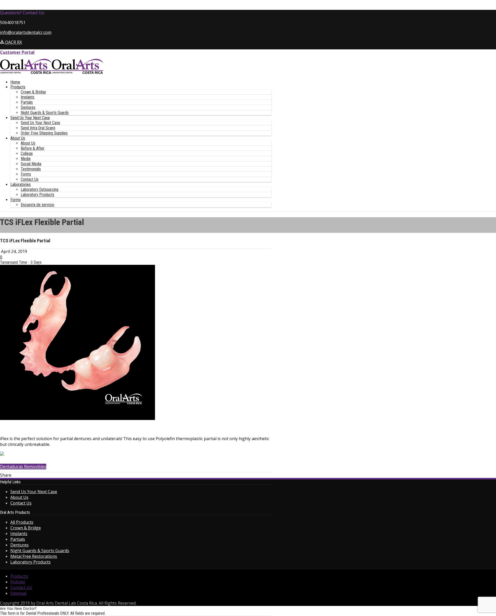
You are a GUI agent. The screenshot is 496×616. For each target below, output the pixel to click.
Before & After (32, 148)
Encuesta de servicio (37, 204)
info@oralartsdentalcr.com (25, 32)
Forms (26, 174)
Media (25, 158)
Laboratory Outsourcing (39, 189)
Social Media (31, 163)
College (27, 153)
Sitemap (18, 593)
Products (17, 87)
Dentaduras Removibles (23, 466)
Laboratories (20, 184)
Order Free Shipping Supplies (44, 133)
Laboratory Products (37, 194)
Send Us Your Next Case (30, 117)
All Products (21, 522)
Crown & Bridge (33, 91)
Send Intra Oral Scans (38, 127)
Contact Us (29, 179)
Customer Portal (17, 52)
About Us (17, 138)
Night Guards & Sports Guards (45, 112)
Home (15, 82)
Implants (27, 97)
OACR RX (13, 42)
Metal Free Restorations (33, 556)
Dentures (28, 107)
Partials (27, 102)
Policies (17, 582)
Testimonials (31, 169)
